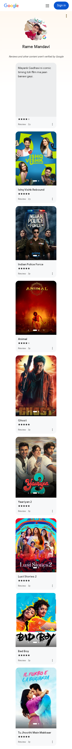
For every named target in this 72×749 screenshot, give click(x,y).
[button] (47, 6)
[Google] (11, 6)
